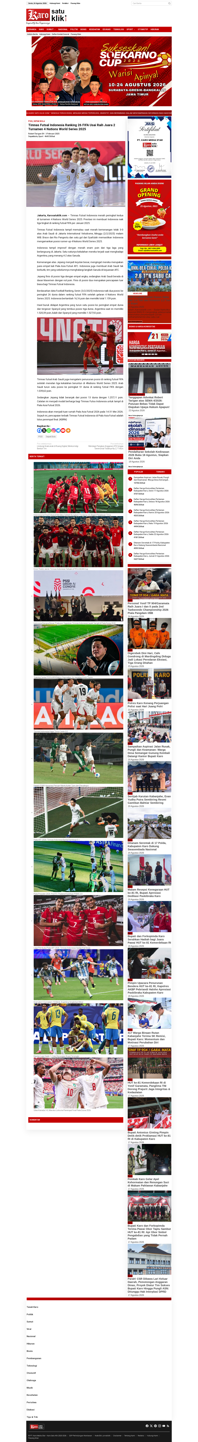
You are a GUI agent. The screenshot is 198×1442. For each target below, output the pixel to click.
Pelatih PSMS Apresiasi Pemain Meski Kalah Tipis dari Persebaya (61, 786)
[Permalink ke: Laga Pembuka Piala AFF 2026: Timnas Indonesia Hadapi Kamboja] (78, 921)
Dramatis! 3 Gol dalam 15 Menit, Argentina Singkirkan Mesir (58, 1002)
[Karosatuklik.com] (46, 16)
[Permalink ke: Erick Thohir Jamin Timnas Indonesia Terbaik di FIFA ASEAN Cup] (78, 542)
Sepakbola (33, 136)
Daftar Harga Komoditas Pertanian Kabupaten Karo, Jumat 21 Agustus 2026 (151, 555)
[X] (44, 430)
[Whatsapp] (31, 233)
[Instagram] (53, 430)
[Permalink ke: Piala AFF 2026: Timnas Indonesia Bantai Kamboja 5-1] (78, 812)
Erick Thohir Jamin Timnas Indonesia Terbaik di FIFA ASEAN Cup (61, 569)
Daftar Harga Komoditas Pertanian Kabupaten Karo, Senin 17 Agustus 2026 (151, 489)
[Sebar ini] (31, 213)
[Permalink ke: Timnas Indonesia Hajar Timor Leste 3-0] (78, 704)
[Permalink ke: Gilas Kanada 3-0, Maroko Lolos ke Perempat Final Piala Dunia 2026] (78, 1083)
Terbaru (160, 472)
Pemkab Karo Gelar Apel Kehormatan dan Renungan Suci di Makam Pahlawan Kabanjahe (148, 1182)
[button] (169, 3)
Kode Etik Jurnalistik (102, 1436)
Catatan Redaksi (136, 394)
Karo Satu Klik (52, 1436)
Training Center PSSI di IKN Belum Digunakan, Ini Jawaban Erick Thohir (63, 677)
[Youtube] (63, 430)
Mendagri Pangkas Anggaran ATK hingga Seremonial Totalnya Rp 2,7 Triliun (105, 446)
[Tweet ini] (31, 220)
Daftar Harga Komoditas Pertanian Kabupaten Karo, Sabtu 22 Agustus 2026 (151, 533)
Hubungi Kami (152, 1436)
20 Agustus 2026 (136, 759)
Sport (40, 136)
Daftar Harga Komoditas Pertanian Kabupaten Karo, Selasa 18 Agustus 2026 (152, 500)
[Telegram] (58, 430)
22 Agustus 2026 (137, 410)
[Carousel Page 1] (143, 354)
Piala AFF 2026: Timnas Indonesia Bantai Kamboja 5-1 (57, 840)
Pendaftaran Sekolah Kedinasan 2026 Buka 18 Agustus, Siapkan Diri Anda (148, 455)
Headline (137, 293)
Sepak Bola (39, 121)
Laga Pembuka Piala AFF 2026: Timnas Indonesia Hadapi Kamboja (62, 948)
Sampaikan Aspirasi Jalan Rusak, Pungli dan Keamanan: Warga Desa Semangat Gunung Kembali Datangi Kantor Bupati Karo (151, 478)
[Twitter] (151, 1426)
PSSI (30, 121)
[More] (68, 430)
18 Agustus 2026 (137, 462)
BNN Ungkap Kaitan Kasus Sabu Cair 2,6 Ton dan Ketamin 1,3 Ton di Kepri (149, 300)
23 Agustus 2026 (136, 666)
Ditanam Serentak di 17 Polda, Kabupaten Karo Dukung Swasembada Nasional (152, 544)
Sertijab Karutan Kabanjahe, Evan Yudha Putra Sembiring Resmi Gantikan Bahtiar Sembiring (149, 799)
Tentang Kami (129, 1436)
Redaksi (141, 1436)
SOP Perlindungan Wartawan (80, 1436)
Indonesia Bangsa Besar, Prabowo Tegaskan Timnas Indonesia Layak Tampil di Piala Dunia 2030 (75, 623)
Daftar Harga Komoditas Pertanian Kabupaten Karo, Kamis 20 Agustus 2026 (151, 511)
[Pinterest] (155, 1426)
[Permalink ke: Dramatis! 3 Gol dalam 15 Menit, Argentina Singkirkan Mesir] (78, 975)
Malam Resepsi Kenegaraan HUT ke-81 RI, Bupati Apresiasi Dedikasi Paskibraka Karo (148, 893)
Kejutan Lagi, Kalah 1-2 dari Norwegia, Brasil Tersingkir (56, 1056)
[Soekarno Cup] (102, 71)
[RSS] (168, 1426)
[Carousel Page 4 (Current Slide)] (152, 354)
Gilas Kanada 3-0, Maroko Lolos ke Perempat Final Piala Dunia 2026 (62, 1110)
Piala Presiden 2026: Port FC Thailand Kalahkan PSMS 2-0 (58, 894)
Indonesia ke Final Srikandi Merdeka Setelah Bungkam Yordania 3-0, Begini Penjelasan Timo (72, 515)
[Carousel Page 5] (156, 354)
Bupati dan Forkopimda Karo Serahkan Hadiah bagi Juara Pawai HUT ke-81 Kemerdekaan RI (149, 939)
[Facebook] (39, 430)
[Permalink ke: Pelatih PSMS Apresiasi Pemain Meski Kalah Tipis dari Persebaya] (78, 758)
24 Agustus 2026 (136, 307)
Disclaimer (117, 1436)
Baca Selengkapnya (135, 322)
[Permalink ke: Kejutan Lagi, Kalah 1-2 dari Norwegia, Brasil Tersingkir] (78, 1029)
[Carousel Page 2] (146, 354)
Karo (130, 600)
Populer (138, 472)
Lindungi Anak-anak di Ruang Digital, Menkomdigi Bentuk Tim (57, 446)
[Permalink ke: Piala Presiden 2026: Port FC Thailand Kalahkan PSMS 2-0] (78, 867)
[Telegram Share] (31, 227)
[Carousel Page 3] (149, 354)
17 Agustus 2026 (136, 1046)
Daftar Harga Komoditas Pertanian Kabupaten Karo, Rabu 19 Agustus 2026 (149, 349)
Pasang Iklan (33, 1438)
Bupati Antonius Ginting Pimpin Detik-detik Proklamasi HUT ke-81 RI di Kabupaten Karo (149, 1135)
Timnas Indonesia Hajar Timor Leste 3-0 (51, 731)
